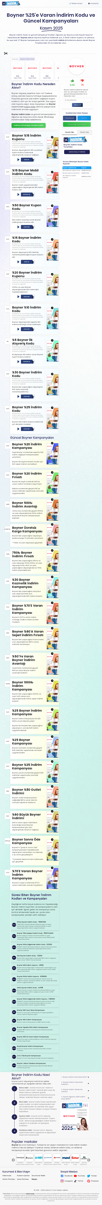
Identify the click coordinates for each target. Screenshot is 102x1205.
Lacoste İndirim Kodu (84, 1163)
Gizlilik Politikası (8, 1179)
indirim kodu (30, 1193)
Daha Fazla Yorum (77, 152)
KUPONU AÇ (26, 194)
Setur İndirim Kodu (75, 1163)
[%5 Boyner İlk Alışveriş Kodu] (52, 361)
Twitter (84, 118)
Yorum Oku (69, 132)
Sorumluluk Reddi (38, 1176)
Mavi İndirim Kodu (66, 1163)
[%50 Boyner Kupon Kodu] (52, 226)
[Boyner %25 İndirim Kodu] (52, 428)
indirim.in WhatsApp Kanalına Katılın (28, 125)
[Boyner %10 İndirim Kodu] (52, 328)
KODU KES (27, 227)
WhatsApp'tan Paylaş (77, 124)
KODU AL (26, 160)
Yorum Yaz (84, 132)
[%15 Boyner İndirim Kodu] (52, 260)
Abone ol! (77, 105)
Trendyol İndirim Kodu (20, 1163)
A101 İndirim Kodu (38, 1163)
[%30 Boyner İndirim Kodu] (52, 395)
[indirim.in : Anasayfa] (11, 3)
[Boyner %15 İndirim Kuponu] (52, 158)
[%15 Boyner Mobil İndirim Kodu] (52, 193)
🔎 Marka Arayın (76, 3)
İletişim (34, 1179)
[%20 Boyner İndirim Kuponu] (52, 295)
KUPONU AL (26, 362)
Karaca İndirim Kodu (29, 1163)
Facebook (69, 118)
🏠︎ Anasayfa (93, 3)
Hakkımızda (6, 1176)
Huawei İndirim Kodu (57, 1163)
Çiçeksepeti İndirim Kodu (47, 1163)
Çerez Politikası (23, 1179)
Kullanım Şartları (23, 1176)
